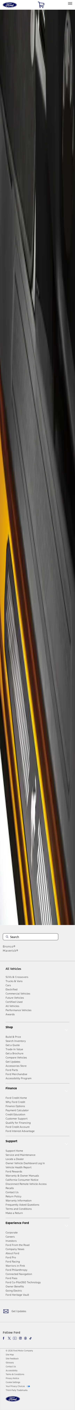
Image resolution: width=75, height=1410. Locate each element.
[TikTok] (30, 1338)
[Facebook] (4, 1338)
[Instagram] (20, 1338)
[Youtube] (15, 1338)
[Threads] (25, 1338)
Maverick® (10, 951)
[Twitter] (9, 1338)
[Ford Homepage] (13, 1401)
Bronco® (9, 946)
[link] (10, 1354)
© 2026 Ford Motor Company (19, 1350)
